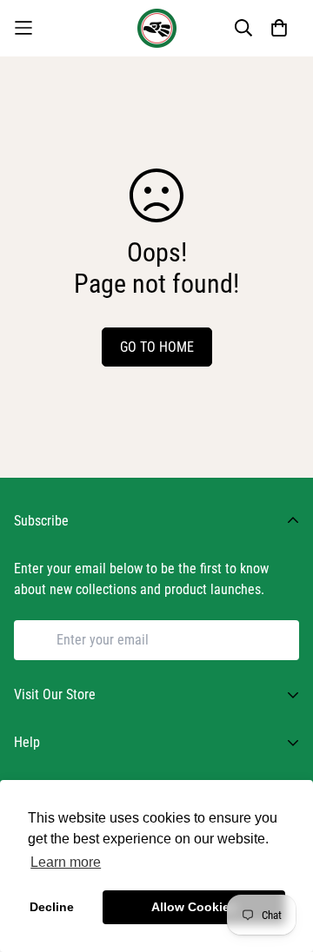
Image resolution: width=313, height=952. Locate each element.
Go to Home (157, 347)
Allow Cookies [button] (193, 907)
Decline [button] (52, 907)
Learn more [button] (65, 862)
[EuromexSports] (156, 28)
